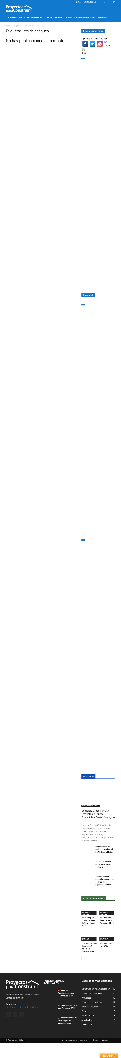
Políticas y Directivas (99, 1040)
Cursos (68, 17)
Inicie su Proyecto (85, 939)
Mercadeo (84, 1040)
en (114, 1)
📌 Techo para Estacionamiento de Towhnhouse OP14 (66, 993)
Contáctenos (90, 1)
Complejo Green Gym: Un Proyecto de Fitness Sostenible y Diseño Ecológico (98, 814)
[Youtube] (18, 2)
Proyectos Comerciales (90, 806)
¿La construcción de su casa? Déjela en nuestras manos (67, 1020)
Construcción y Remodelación (95, 988)
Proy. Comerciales (33, 17)
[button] (111, 13)
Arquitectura (87, 1020)
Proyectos (86, 997)
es (105, 1)
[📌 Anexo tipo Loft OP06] (107, 935)
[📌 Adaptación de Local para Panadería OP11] (107, 910)
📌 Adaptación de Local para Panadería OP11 (106, 920)
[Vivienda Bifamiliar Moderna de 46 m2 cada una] (87, 864)
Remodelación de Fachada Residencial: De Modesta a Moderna (105, 849)
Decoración (87, 1024)
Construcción (15, 17)
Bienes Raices (88, 1015)
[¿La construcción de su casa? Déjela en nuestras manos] (89, 935)
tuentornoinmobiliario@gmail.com (22, 1007)
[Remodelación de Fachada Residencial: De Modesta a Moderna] (87, 849)
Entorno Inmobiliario (84, 17)
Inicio (78, 1)
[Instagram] (8, 2)
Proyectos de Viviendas (92, 1002)
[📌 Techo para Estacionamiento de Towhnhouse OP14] (89, 910)
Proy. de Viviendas (53, 17)
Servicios (102, 17)
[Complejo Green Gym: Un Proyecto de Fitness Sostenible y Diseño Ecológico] (98, 795)
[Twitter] (13, 2)
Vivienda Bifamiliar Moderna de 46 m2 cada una (103, 864)
